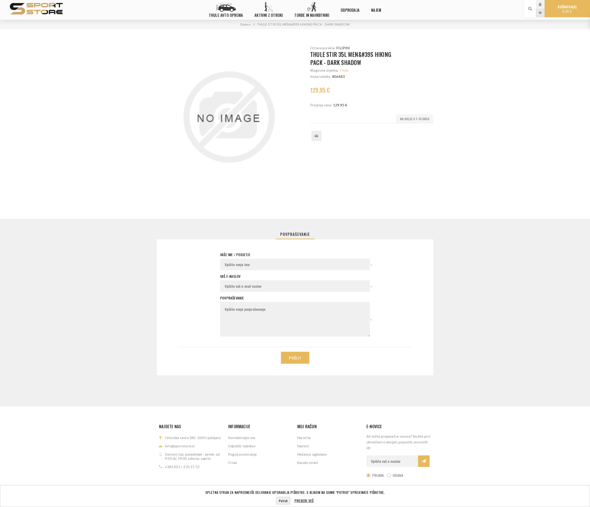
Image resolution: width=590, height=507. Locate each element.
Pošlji (295, 357)
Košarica (566, 9)
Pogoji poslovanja (242, 454)
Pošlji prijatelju (316, 136)
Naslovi (303, 446)
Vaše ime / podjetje (235, 254)
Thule (343, 70)
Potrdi (283, 500)
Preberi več (304, 500)
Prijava (544, 4)
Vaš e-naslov (230, 276)
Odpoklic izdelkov (242, 446)
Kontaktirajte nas (241, 438)
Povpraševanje (295, 234)
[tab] (295, 234)
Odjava (398, 475)
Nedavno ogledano (312, 454)
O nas (232, 462)
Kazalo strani (307, 462)
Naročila (304, 438)
